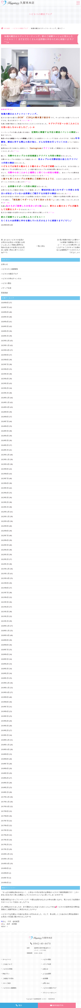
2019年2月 (5, 730)
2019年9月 (5, 697)
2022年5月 (5, 545)
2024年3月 (5, 440)
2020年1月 (5, 678)
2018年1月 (5, 792)
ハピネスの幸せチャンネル (11, 278)
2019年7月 (5, 707)
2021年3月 (5, 611)
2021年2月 (5, 616)
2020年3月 (5, 669)
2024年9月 (5, 412)
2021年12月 (5, 569)
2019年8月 (5, 702)
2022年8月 (5, 531)
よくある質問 (47, 974)
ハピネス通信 (6, 283)
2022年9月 (5, 526)
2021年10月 (5, 578)
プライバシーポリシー (49, 993)
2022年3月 (5, 554)
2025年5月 (5, 374)
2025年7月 (5, 364)
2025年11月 (5, 345)
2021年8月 (5, 588)
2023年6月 (5, 483)
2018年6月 (5, 768)
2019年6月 (5, 711)
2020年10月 (5, 635)
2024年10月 (5, 407)
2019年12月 (5, 683)
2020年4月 (5, 664)
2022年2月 (5, 559)
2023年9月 (5, 469)
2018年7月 (5, 764)
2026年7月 (5, 307)
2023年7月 (5, 478)
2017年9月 (5, 811)
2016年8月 (5, 873)
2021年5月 (5, 602)
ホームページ (7, 959)
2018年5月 (5, 773)
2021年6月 (5, 597)
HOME (7, 28)
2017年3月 (5, 840)
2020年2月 (5, 673)
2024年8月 (5, 417)
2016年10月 (5, 863)
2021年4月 (5, 607)
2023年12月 (5, 455)
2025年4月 (5, 379)
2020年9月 (5, 640)
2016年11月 (5, 859)
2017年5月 (5, 830)
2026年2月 (5, 331)
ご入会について (7, 964)
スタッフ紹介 (7, 983)
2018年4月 (5, 778)
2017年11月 (5, 802)
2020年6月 (5, 654)
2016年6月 (5, 882)
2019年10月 (5, 692)
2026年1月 (5, 336)
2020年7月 (5, 650)
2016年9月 (5, 868)
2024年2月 (5, 445)
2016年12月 (5, 854)
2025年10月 (5, 350)
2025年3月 (5, 383)
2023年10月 (5, 464)
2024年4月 (5, 436)
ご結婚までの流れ (8, 978)
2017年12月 (5, 797)
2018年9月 (5, 754)
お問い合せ (46, 983)
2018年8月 (5, 759)
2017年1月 (5, 849)
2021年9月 (5, 583)
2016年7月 (5, 878)
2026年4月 (5, 322)
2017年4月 (5, 835)
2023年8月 (5, 474)
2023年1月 (5, 507)
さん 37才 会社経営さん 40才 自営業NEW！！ (10, 924)
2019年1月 (5, 735)
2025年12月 (5, 341)
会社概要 (45, 978)
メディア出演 (6, 288)
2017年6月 (5, 825)
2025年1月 (5, 393)
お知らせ (4, 264)
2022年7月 (5, 535)
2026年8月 (5, 302)
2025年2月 (5, 388)
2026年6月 (5, 312)
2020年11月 (5, 631)
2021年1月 (5, 621)
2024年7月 (5, 421)
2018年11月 (5, 745)
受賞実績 (4, 293)
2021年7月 (5, 592)
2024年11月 (5, 402)
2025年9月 (5, 355)
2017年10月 (5, 806)
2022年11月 (5, 516)
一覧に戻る (40, 246)
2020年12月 (5, 626)
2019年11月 (5, 688)
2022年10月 (5, 521)
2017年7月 (5, 821)
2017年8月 (5, 816)
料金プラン (6, 974)
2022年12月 (5, 512)
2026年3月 (5, 326)
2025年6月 (5, 369)
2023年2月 (5, 502)
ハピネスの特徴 (7, 969)
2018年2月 (5, 787)
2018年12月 (5, 740)
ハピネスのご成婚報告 (9, 269)
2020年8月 (5, 645)
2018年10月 (5, 749)
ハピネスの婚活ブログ (20, 28)
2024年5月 (5, 431)
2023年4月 (5, 493)
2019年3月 (5, 726)
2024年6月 (5, 426)
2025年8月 (5, 360)
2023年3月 (5, 497)
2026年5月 (5, 317)
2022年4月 (5, 550)
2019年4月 (5, 721)
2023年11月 (5, 459)
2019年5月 (5, 716)
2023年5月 (5, 488)
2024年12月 (5, 398)
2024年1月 (5, 450)
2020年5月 (5, 659)
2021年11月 (5, 573)
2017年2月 (5, 844)
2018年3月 (5, 783)
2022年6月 (5, 540)
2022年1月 (5, 564)
